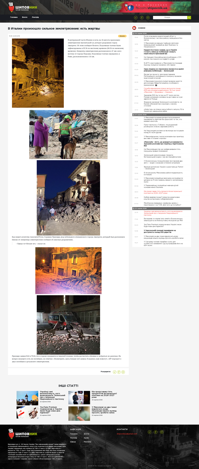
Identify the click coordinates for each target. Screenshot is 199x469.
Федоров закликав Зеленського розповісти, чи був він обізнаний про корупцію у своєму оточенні (163, 104)
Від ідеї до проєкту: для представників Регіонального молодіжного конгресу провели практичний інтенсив (162, 76)
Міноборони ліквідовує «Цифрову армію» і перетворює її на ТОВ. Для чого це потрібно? (163, 204)
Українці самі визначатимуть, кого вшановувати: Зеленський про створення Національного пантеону (52, 395)
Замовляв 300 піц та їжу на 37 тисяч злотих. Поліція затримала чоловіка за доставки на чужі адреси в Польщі (163, 97)
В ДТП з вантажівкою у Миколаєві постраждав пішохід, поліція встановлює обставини (163, 64)
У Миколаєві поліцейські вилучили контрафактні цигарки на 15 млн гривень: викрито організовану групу (163, 180)
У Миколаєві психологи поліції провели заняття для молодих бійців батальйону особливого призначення (163, 83)
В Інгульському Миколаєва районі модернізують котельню (163, 173)
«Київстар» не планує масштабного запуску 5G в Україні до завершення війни (164, 110)
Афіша (73, 442)
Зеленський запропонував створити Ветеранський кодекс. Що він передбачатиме (163, 156)
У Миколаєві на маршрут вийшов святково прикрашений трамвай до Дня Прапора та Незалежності (161, 45)
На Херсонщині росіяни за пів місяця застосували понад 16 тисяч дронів (164, 131)
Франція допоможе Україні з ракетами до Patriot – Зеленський (163, 168)
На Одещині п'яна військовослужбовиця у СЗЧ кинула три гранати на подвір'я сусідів (162, 58)
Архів (86, 438)
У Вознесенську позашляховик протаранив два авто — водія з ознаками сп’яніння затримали (163, 162)
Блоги (24, 17)
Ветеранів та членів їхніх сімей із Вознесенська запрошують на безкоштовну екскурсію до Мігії (163, 219)
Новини (141, 28)
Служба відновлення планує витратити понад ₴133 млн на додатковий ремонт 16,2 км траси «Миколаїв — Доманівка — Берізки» (162, 90)
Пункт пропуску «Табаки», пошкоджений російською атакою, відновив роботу (160, 125)
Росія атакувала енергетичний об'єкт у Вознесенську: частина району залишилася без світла (163, 38)
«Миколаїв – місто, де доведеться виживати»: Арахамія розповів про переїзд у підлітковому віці (164, 143)
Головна (14, 17)
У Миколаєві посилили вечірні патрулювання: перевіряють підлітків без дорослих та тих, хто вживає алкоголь (163, 119)
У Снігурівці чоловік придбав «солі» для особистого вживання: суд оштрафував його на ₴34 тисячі (163, 243)
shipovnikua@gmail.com (127, 434)
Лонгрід (35, 17)
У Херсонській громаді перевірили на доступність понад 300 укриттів (160, 231)
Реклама (87, 442)
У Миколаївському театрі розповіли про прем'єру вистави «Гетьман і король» (164, 137)
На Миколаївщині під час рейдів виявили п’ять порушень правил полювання (162, 150)
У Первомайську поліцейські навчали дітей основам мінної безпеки (161, 186)
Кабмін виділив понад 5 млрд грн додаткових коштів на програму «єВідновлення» (162, 198)
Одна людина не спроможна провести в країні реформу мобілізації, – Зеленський (164, 70)
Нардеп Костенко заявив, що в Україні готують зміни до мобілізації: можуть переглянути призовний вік (160, 51)
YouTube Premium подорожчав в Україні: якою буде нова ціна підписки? (51, 410)
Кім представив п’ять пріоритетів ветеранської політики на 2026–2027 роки (104, 394)
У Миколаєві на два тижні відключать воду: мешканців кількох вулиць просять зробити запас (104, 410)
